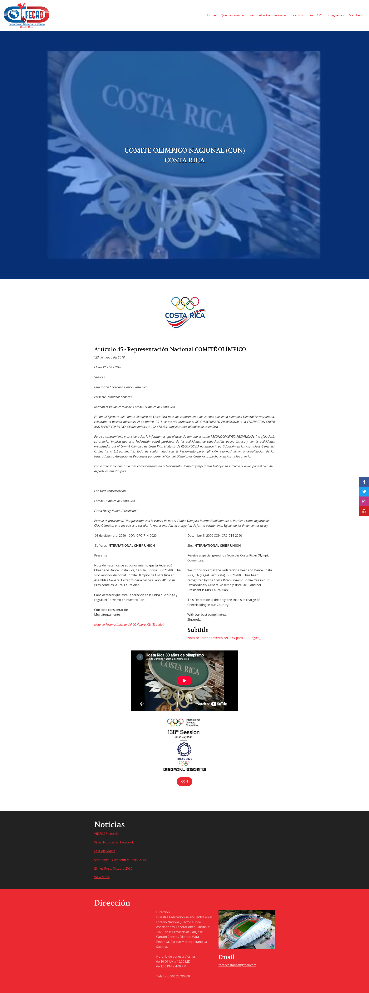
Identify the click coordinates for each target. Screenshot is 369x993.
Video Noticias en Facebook (114, 842)
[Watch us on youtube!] (364, 511)
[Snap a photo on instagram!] (364, 501)
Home (211, 15)
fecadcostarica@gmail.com (237, 965)
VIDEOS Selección (106, 834)
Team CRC (315, 15)
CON (184, 781)
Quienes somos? (232, 15)
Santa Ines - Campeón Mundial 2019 (120, 860)
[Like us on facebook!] (364, 482)
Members (356, 15)
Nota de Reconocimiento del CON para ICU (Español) (129, 624)
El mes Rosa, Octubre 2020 (113, 868)
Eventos (297, 15)
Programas (336, 15)
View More (102, 877)
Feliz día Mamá (104, 851)
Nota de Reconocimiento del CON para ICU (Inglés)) (224, 638)
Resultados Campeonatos (267, 15)
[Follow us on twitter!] (364, 491)
